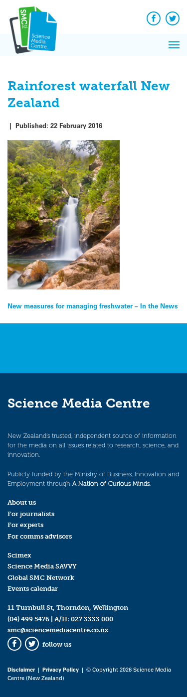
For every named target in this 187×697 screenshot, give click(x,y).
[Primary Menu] (174, 44)
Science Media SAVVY (42, 566)
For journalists (30, 514)
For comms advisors (39, 536)
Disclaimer (21, 669)
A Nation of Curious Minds (111, 483)
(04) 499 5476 (28, 619)
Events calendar (32, 588)
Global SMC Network (40, 577)
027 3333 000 (92, 619)
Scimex (19, 555)
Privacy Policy (60, 669)
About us (21, 502)
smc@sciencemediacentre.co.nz (57, 630)
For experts (25, 525)
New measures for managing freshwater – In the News (92, 305)
